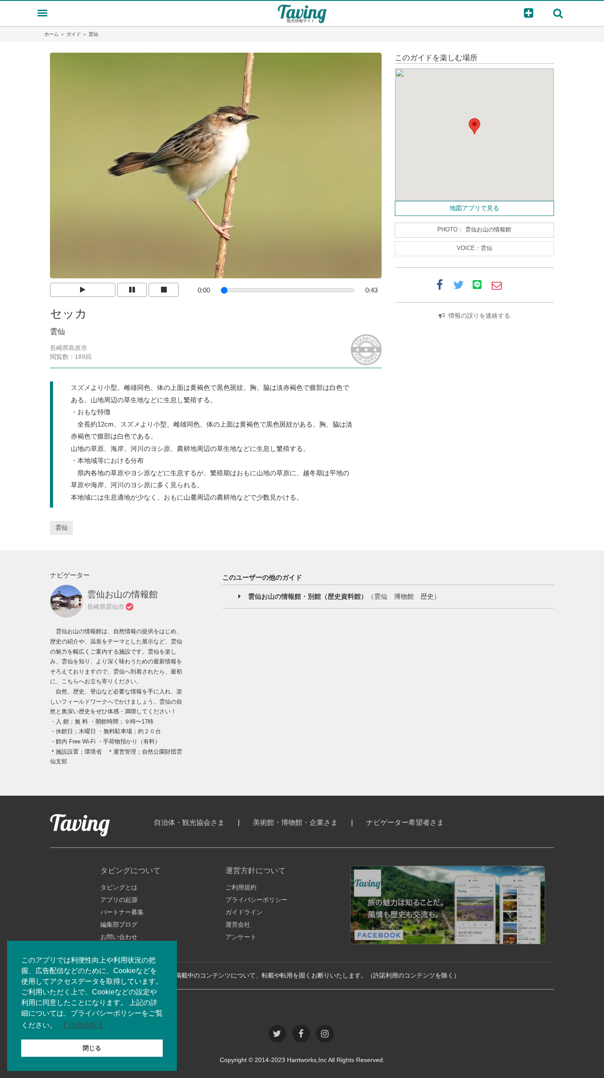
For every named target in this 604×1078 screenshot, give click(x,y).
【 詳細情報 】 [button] (83, 1025)
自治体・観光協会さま (189, 822)
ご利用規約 (241, 887)
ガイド (73, 34)
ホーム (51, 34)
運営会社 (238, 924)
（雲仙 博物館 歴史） (344, 596)
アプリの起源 (119, 899)
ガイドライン (244, 912)
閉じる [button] (92, 1047)
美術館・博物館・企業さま (295, 822)
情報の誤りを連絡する (479, 315)
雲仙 (61, 527)
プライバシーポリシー (256, 899)
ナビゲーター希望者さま (405, 822)
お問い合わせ (119, 936)
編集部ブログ (119, 924)
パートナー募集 (122, 912)
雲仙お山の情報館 (488, 230)
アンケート (241, 936)
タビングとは (119, 887)
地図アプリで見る (474, 208)
